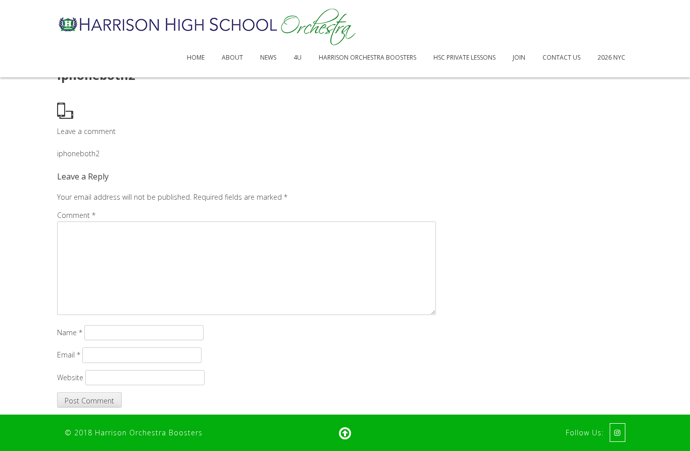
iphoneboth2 (78, 153)
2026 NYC (611, 57)
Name (69, 332)
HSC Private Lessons (464, 57)
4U (297, 57)
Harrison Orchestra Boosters (367, 57)
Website (70, 377)
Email (68, 354)
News (268, 57)
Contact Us (561, 57)
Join (519, 57)
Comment (76, 215)
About (232, 57)
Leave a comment (86, 131)
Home (196, 57)
